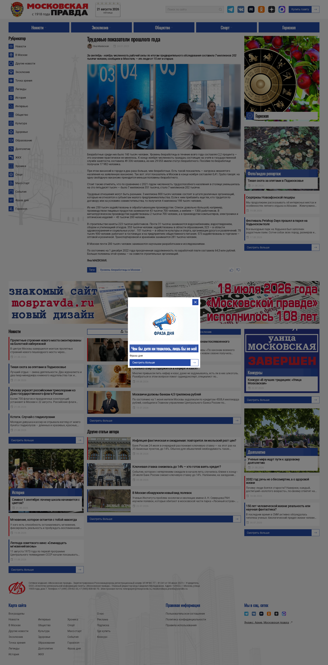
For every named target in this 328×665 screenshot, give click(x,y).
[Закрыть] (195, 302)
